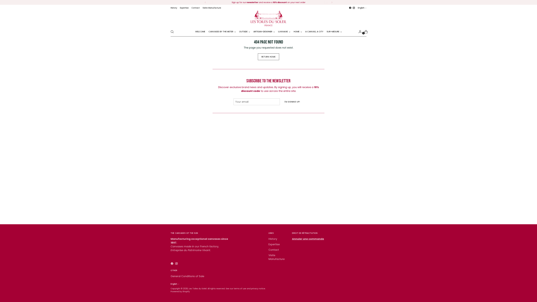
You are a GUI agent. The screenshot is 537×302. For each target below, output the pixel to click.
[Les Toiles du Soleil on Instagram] (354, 8)
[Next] (332, 2)
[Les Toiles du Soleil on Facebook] (350, 8)
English (361, 7)
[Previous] (205, 2)
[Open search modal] (172, 32)
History (272, 239)
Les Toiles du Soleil (198, 288)
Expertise (274, 244)
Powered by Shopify (180, 291)
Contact (273, 250)
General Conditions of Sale (187, 276)
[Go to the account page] (359, 32)
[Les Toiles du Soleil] (268, 18)
